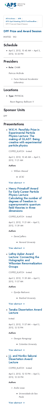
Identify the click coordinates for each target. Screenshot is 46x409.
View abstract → (17, 182)
